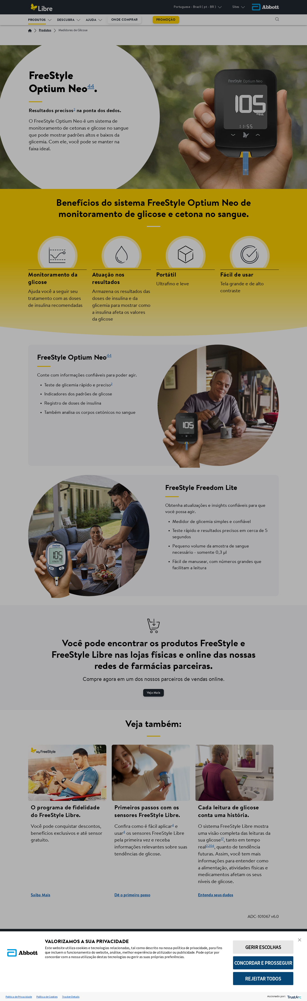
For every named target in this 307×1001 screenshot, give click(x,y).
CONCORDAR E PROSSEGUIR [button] (263, 963)
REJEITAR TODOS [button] (263, 978)
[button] (299, 939)
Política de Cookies (47, 996)
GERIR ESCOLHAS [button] (263, 947)
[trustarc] (293, 996)
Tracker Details (70, 996)
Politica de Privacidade (19, 996)
